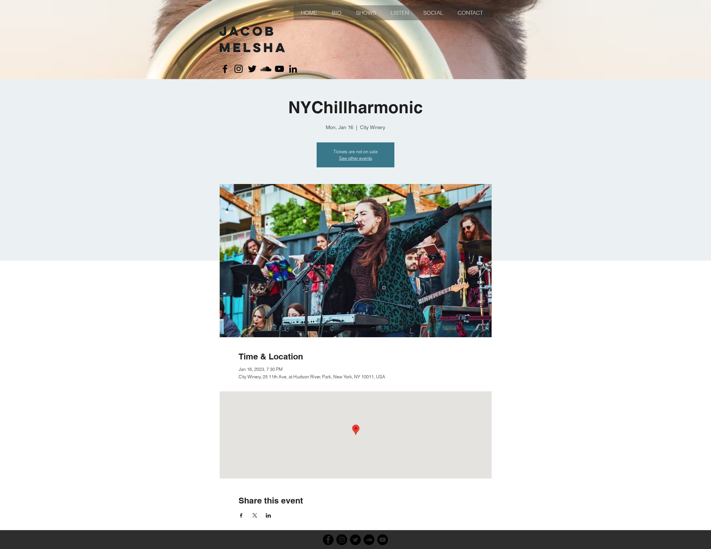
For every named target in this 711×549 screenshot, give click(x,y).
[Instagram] (341, 539)
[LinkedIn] (293, 68)
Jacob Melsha (253, 39)
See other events (355, 158)
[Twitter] (355, 539)
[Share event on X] (254, 515)
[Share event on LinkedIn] (268, 515)
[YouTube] (382, 539)
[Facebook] (328, 539)
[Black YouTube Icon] (279, 68)
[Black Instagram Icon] (238, 68)
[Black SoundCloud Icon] (265, 68)
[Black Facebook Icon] (225, 68)
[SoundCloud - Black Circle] (369, 539)
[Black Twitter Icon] (252, 68)
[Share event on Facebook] (241, 515)
